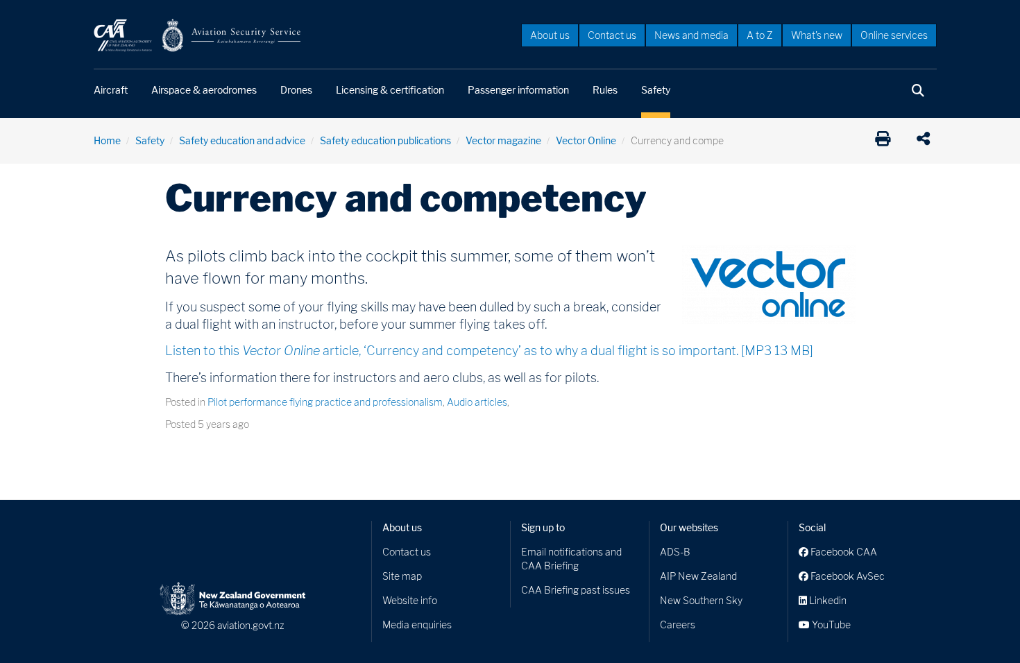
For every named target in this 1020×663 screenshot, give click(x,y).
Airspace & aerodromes (204, 90)
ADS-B (675, 552)
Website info (409, 600)
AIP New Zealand (698, 576)
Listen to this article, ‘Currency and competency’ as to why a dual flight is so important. (489, 350)
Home (107, 140)
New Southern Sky (701, 600)
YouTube (830, 624)
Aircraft (111, 90)
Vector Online (586, 140)
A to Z (760, 35)
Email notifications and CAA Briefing (571, 558)
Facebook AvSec (846, 576)
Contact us (612, 35)
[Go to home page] (198, 34)
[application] (927, 140)
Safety (655, 90)
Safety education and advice (242, 140)
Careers (677, 624)
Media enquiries (417, 624)
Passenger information (518, 90)
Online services (894, 35)
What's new (816, 35)
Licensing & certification (390, 90)
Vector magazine (503, 140)
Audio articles (477, 402)
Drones (296, 90)
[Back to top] (981, 624)
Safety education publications (385, 140)
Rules (605, 90)
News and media (691, 35)
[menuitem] (550, 34)
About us (550, 35)
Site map (402, 576)
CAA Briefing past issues (575, 590)
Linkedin (827, 600)
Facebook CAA (842, 552)
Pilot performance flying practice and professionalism (325, 402)
